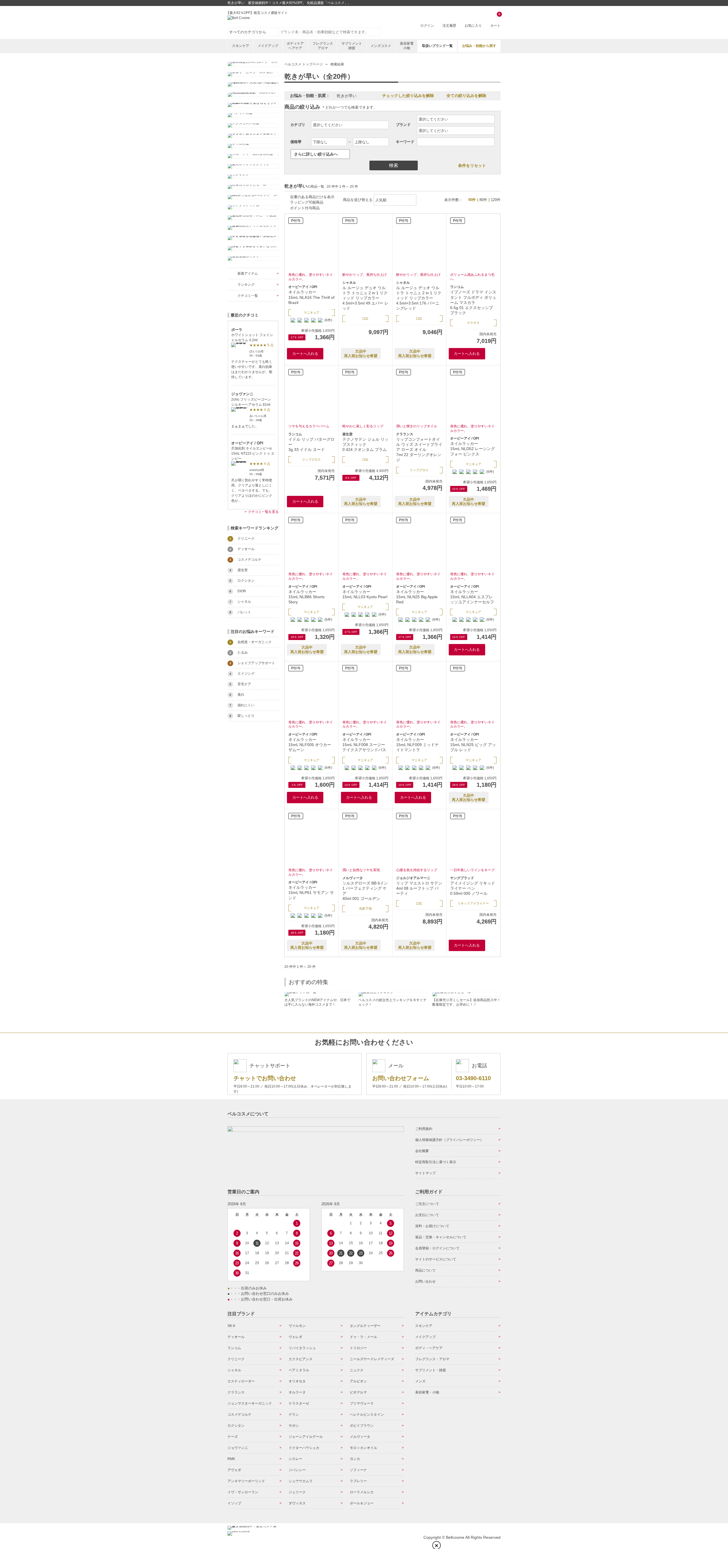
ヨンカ (355, 1459)
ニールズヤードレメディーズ (372, 1359)
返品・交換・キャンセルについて (440, 1237)
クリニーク (236, 1359)
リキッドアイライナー (473, 903)
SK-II (231, 1326)
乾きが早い (347, 96)
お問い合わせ (425, 1281)
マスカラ (473, 322)
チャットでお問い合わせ (264, 1078)
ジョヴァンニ (238, 1448)
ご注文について (427, 1204)
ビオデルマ (358, 1392)
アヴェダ (234, 1470)
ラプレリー (358, 1481)
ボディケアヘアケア (295, 46)
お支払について (427, 1215)
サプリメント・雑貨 (430, 1370)
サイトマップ (425, 1173)
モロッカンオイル (363, 1448)
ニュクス (356, 1370)
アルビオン (358, 1381)
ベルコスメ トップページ (303, 64)
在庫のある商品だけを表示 (312, 197)
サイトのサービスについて (435, 1259)
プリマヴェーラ (362, 1403)
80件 (483, 200)
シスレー (295, 1459)
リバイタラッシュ (302, 1348)
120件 (495, 200)
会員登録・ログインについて (437, 1248)
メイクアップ (268, 46)
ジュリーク (297, 1492)
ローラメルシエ (362, 1492)
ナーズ (233, 1437)
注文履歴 (449, 26)
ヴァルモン (297, 1326)
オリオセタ (297, 1381)
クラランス (236, 1392)
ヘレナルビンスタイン (367, 1415)
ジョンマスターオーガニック (250, 1403)
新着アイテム (247, 274)
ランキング (246, 285)
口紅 (365, 318)
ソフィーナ (358, 1470)
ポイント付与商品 (305, 208)
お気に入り (473, 26)
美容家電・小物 (427, 1392)
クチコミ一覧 (247, 296)
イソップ (234, 1503)
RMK (231, 1459)
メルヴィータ (360, 1437)
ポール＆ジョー (362, 1503)
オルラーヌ (297, 1392)
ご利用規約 (423, 1129)
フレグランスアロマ (323, 46)
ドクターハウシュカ (304, 1448)
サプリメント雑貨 (352, 46)
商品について (425, 1270)
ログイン (427, 26)
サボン (294, 1426)
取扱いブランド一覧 (437, 46)
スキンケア (240, 46)
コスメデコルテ (239, 1415)
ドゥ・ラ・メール (363, 1337)
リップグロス (311, 459)
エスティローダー (241, 1381)
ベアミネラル (299, 1370)
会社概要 (422, 1151)
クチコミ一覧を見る (263, 512)
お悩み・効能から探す (479, 46)
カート (495, 20)
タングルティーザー (365, 1326)
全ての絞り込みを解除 (466, 95)
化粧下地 (365, 908)
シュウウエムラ (301, 1481)
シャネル (234, 1370)
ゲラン (294, 1415)
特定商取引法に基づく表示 (435, 1162)
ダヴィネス (297, 1503)
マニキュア (311, 312)
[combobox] (330, 32)
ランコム (234, 1348)
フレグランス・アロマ (432, 1359)
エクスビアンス (301, 1359)
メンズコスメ (381, 46)
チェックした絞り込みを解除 (408, 95)
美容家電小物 (406, 46)
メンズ (420, 1381)
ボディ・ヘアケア (428, 1348)
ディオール (236, 1337)
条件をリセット (472, 165)
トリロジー (358, 1348)
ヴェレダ (295, 1337)
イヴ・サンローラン (243, 1492)
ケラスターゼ (299, 1403)
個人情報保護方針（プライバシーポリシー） (449, 1140)
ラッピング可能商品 (306, 202)
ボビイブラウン (362, 1426)
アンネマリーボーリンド (246, 1481)
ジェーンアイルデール (306, 1437)
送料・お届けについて (432, 1226)
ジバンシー (297, 1470)
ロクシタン (236, 1426)
